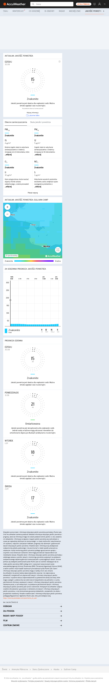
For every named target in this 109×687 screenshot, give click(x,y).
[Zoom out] (7, 214)
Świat (4, 669)
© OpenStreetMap (12, 256)
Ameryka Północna (20, 669)
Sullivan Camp (70, 669)
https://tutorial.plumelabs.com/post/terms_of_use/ (20, 598)
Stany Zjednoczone (40, 669)
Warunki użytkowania (19, 681)
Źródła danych (91, 681)
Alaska (56, 669)
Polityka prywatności (36, 681)
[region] (32, 230)
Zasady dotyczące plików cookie (56, 681)
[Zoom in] (7, 207)
